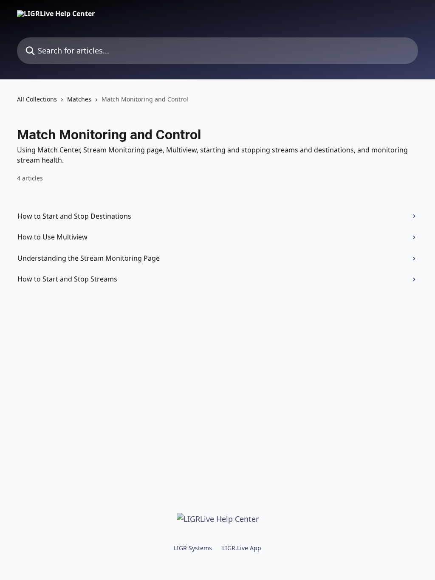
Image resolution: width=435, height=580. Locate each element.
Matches (79, 99)
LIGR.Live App (241, 548)
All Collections (37, 99)
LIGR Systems (193, 548)
